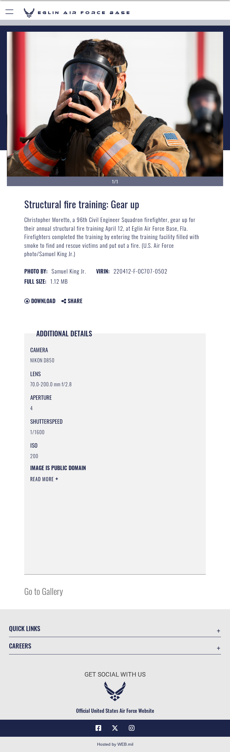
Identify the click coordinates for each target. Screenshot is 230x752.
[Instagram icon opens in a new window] (131, 728)
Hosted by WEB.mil (115, 744)
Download (42, 301)
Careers (20, 645)
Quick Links (24, 628)
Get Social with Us (115, 674)
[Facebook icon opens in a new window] (98, 728)
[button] (9, 12)
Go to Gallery (43, 590)
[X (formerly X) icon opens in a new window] (115, 728)
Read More (42, 479)
